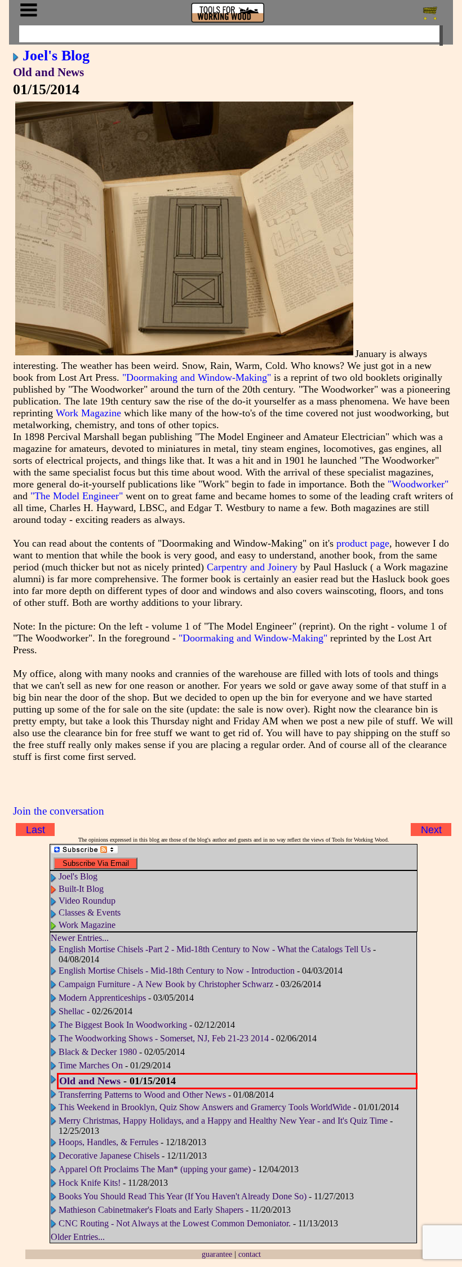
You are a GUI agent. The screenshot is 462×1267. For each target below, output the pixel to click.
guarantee (217, 1254)
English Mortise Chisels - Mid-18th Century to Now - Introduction (177, 970)
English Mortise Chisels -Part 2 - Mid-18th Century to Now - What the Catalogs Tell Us (215, 949)
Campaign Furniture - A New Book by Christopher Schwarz (166, 984)
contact (249, 1254)
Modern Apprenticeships (102, 997)
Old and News (48, 72)
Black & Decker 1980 (98, 1052)
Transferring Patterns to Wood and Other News (142, 1094)
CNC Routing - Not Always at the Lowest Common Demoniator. (176, 1223)
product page (362, 543)
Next (431, 829)
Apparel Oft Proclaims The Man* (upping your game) (155, 1169)
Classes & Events (90, 912)
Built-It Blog (81, 889)
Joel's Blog (56, 55)
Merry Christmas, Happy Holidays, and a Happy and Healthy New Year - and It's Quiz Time (223, 1120)
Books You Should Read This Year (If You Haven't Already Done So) (182, 1196)
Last (35, 829)
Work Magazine (88, 413)
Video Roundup (87, 900)
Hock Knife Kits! (90, 1182)
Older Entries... (78, 1237)
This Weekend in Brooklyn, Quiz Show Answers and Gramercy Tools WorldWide (205, 1107)
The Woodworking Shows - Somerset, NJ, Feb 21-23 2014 (164, 1038)
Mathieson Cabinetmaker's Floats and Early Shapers (151, 1210)
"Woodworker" (418, 484)
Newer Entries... (80, 938)
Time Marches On (91, 1065)
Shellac (72, 1011)
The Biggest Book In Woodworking (123, 1025)
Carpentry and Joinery (252, 567)
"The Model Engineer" (76, 495)
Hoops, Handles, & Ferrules (108, 1142)
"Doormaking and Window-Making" (196, 377)
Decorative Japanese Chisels (109, 1155)
